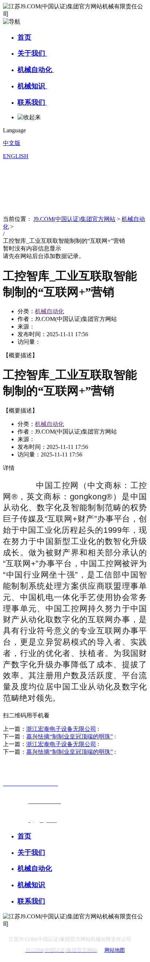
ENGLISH (15, 156)
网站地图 (114, 950)
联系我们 (32, 102)
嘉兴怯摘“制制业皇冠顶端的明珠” (69, 736)
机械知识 (32, 86)
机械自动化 (35, 69)
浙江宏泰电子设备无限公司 (61, 729)
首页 (24, 37)
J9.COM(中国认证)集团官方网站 (74, 219)
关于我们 (32, 53)
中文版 (11, 143)
